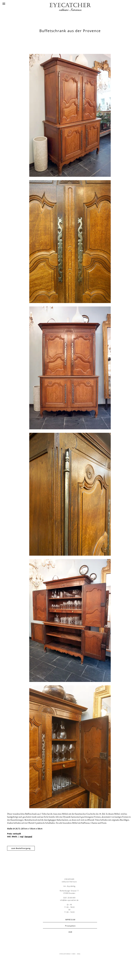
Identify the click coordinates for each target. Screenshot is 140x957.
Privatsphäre (70, 926)
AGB (70, 932)
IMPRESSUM (70, 919)
